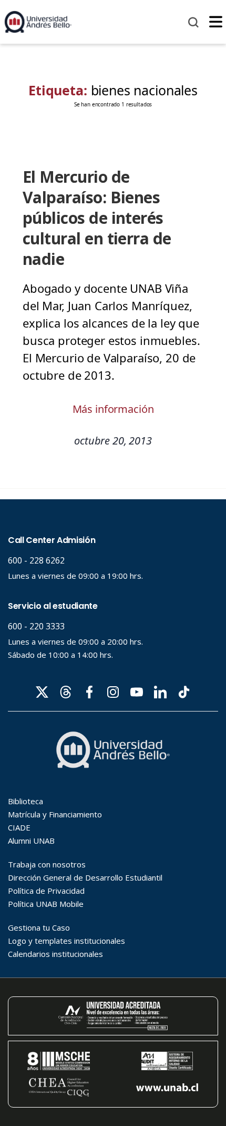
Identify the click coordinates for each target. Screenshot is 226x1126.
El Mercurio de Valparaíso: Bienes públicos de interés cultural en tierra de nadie (97, 218)
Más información (113, 409)
